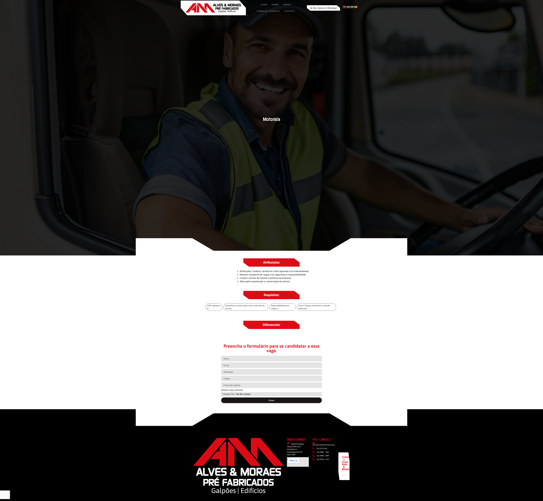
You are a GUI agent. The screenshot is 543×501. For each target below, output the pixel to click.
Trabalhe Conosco (268, 11)
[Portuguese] (352, 7)
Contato (289, 11)
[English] (348, 7)
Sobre (275, 5)
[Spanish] (356, 7)
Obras (287, 5)
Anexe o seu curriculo (232, 390)
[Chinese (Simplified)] (345, 7)
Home (264, 5)
